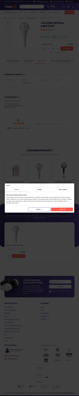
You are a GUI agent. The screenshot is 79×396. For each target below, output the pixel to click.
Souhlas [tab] (16, 189)
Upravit (38, 209)
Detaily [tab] (39, 189)
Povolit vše (62, 209)
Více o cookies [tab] (63, 189)
